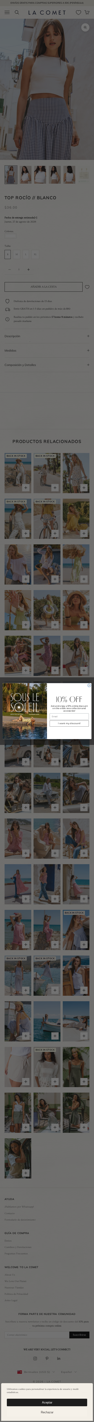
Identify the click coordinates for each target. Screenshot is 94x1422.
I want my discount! (69, 723)
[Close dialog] (89, 685)
